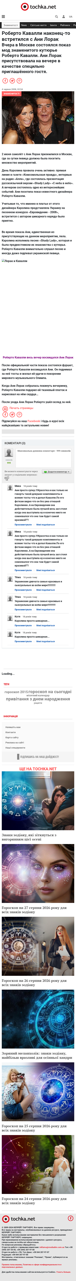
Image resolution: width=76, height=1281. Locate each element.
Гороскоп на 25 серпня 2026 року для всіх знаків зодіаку (34, 1128)
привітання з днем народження (38, 699)
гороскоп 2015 (16, 692)
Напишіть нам (13, 727)
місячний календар (38, 695)
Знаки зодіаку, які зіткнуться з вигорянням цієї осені (29, 837)
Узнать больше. (63, 1272)
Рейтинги (65, 25)
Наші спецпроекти (15, 747)
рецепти (38, 703)
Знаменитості (11, 25)
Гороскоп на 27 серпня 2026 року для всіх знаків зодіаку (34, 909)
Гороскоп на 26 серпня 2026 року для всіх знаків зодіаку (34, 982)
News (24, 25)
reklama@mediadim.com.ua (51, 1247)
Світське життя (38, 25)
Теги (7, 684)
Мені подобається (45, 524)
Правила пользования (12, 1264)
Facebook (34, 421)
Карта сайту (12, 737)
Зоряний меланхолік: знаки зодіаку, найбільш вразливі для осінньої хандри (37, 1055)
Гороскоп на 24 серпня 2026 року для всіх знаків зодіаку (34, 1200)
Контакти (10, 732)
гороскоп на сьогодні (49, 691)
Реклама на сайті (14, 742)
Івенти (53, 25)
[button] (63, 16)
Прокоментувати (23, 524)
